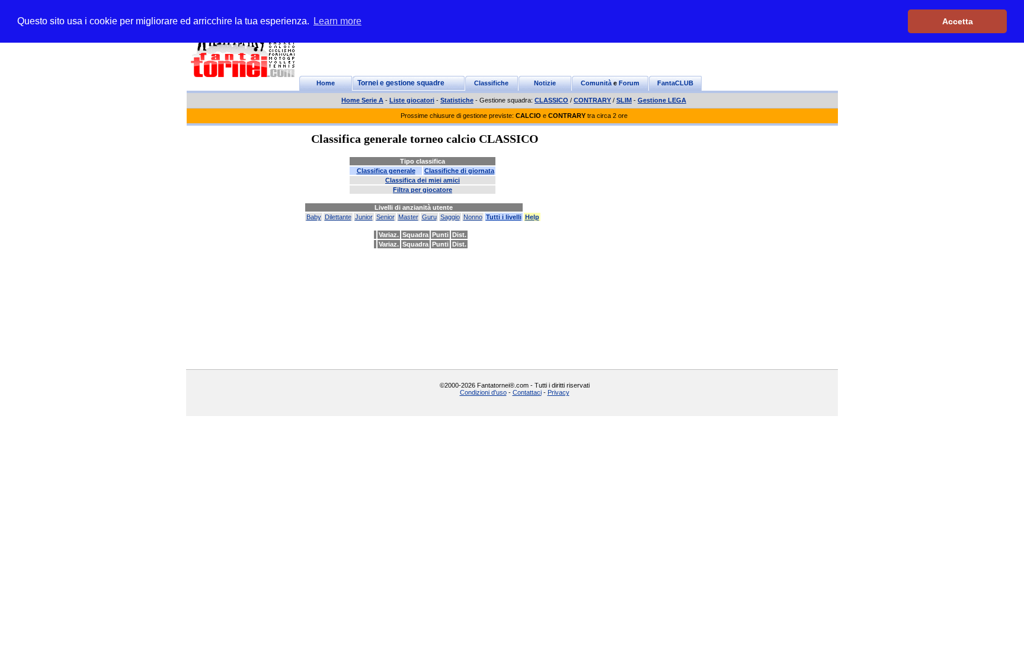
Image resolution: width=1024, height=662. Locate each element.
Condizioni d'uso (483, 392)
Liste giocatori (411, 100)
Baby (313, 216)
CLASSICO (551, 100)
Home (325, 83)
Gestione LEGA (662, 100)
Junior (364, 216)
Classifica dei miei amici (422, 180)
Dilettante (338, 216)
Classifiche (491, 83)
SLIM (624, 100)
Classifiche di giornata (459, 170)
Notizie (545, 83)
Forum (629, 83)
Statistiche (456, 100)
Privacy (558, 392)
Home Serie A (362, 100)
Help (532, 216)
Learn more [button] (337, 21)
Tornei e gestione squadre (400, 83)
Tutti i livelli (503, 216)
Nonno (472, 216)
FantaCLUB (675, 83)
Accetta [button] (957, 21)
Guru (429, 216)
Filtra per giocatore (422, 189)
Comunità (596, 83)
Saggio (450, 216)
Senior (385, 216)
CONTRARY (592, 100)
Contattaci (527, 392)
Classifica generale (386, 170)
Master (408, 216)
